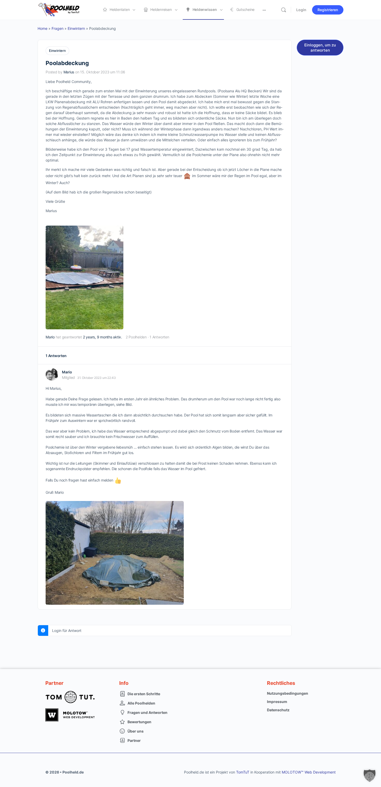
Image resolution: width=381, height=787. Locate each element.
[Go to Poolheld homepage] (63, 9)
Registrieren (328, 10)
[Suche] (283, 10)
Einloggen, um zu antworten (320, 48)
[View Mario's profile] (52, 374)
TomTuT (242, 772)
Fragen (58, 28)
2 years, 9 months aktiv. (102, 337)
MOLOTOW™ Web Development (309, 772)
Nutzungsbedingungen (287, 693)
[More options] (264, 10)
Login (301, 10)
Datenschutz (278, 710)
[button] (369, 775)
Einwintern (76, 28)
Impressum (277, 701)
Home (42, 28)
